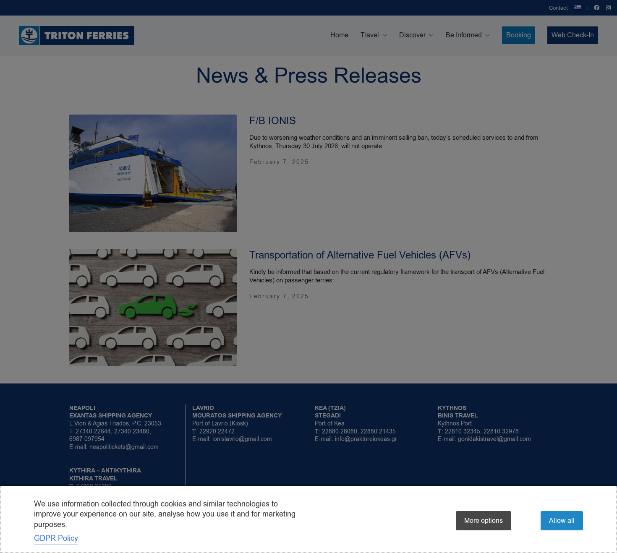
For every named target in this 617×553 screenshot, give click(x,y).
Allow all (562, 520)
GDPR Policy (56, 538)
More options (483, 520)
